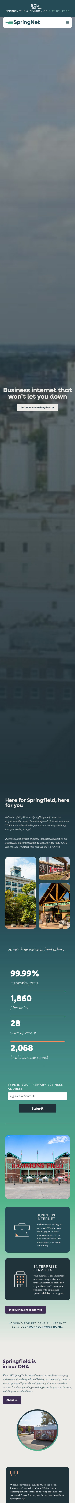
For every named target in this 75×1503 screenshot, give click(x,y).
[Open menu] (67, 22)
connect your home (45, 1326)
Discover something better (37, 407)
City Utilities (58, 11)
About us (11, 1400)
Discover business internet (25, 1309)
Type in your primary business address (35, 1086)
